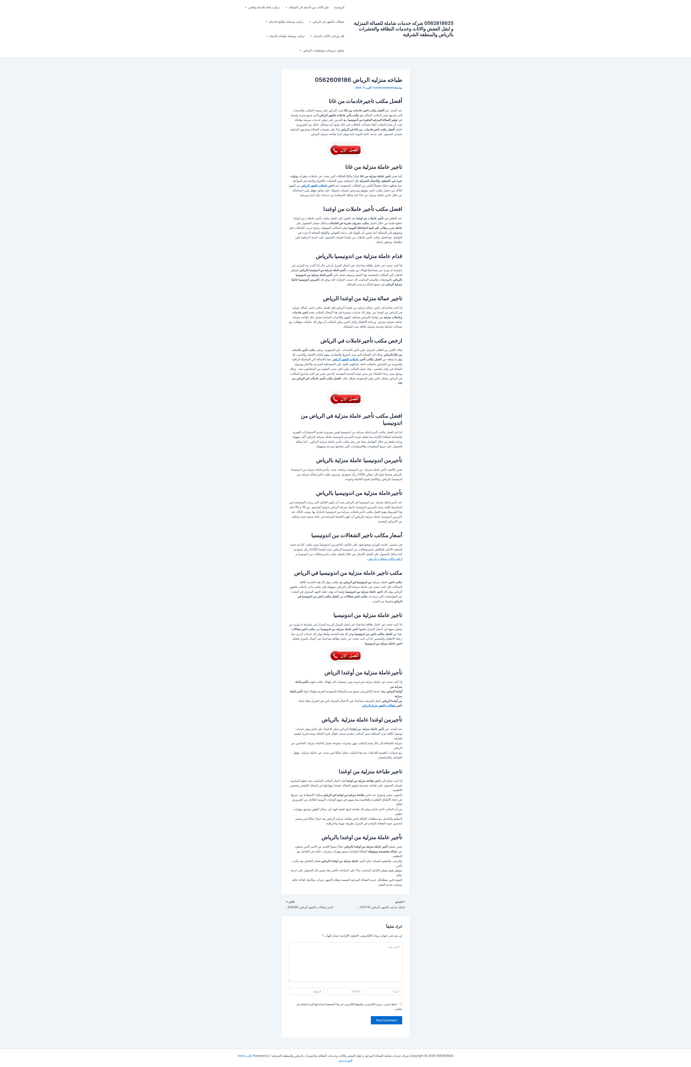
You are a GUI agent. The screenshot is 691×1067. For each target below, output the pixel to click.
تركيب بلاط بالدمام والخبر (264, 7)
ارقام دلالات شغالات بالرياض (385, 559)
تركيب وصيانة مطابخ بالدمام (286, 21)
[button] (287, 7)
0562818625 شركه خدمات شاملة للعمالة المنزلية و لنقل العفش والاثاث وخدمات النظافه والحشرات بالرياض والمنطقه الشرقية (403, 28)
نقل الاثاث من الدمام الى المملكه (309, 7)
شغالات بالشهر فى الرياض (328, 21)
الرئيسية (339, 7)
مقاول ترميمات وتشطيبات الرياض (323, 50)
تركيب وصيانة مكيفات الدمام (287, 36)
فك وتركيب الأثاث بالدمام (329, 36)
